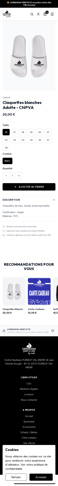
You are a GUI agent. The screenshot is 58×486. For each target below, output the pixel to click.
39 (31, 132)
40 (39, 132)
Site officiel (29, 443)
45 (31, 140)
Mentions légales (29, 389)
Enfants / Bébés (29, 432)
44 (22, 140)
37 (14, 132)
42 (6, 140)
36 (6, 132)
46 (39, 140)
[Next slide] (54, 296)
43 (14, 140)
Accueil (29, 416)
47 (48, 140)
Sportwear (29, 421)
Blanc (7, 160)
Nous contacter (29, 399)
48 (6, 147)
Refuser (16, 477)
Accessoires (29, 426)
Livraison (29, 394)
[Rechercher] (32, 14)
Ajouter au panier (31, 186)
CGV (29, 383)
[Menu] (52, 14)
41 (48, 132)
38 (23, 132)
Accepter (41, 477)
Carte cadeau (29, 437)
